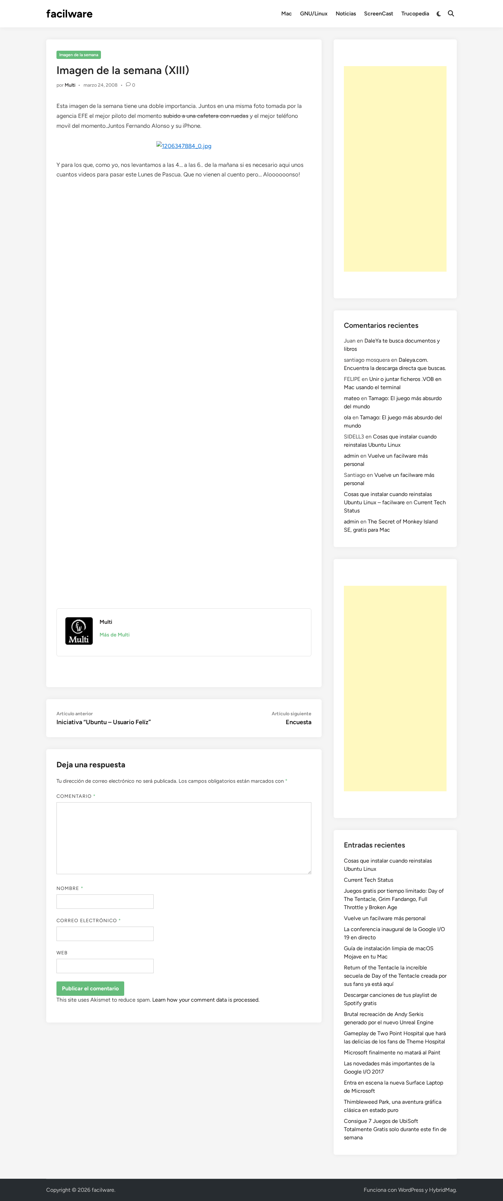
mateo (352, 398)
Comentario (76, 796)
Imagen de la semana (78, 54)
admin (351, 456)
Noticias (346, 13)
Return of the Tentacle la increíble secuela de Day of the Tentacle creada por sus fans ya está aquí (395, 975)
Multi (70, 85)
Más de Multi (115, 635)
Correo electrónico (88, 921)
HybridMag (442, 1190)
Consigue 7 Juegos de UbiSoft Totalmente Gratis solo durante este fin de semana (395, 1129)
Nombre (69, 888)
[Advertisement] (395, 169)
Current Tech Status (368, 880)
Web (62, 953)
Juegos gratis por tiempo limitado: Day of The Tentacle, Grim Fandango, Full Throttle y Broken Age (394, 899)
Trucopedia (415, 13)
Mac (286, 13)
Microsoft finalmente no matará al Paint (392, 1052)
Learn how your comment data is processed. (205, 999)
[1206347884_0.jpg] (183, 146)
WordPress (411, 1190)
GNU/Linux (313, 13)
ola (347, 417)
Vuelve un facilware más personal (385, 918)
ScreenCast (378, 13)
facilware (69, 13)
